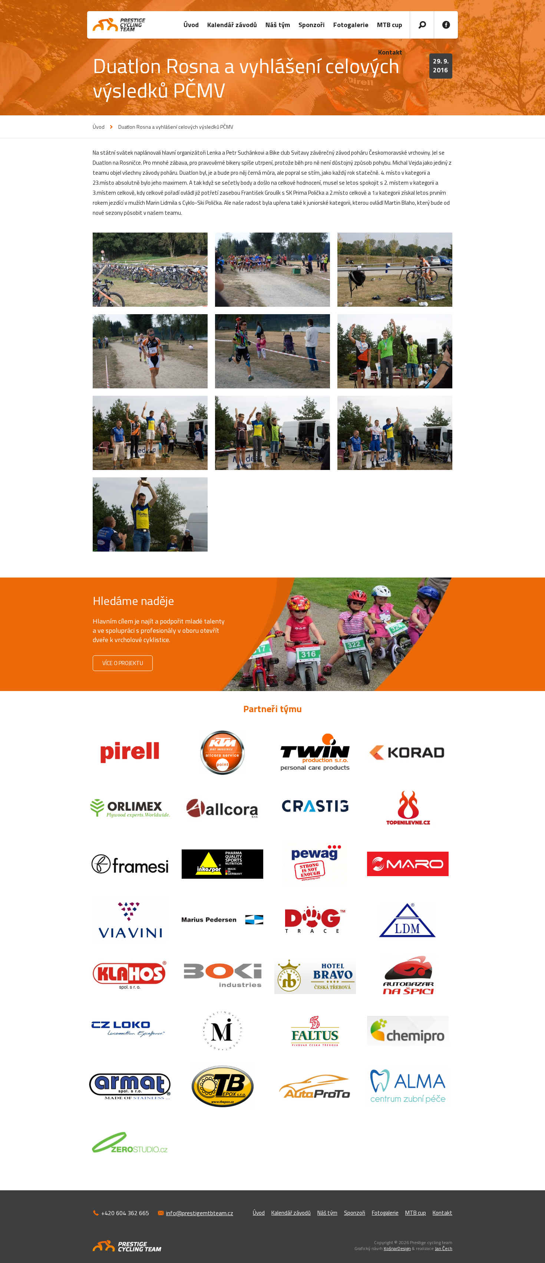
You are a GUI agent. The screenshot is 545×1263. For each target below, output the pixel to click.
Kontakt (442, 1213)
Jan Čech (443, 1248)
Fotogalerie (351, 25)
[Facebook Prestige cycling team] (446, 25)
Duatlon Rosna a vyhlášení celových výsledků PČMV (175, 127)
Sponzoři (311, 25)
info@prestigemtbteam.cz (199, 1213)
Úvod (191, 25)
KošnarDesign (397, 1248)
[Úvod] (119, 25)
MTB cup (389, 25)
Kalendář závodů (232, 25)
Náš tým (277, 25)
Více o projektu (122, 663)
